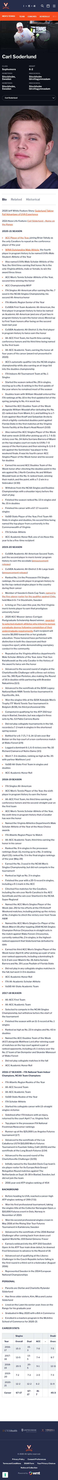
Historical (33, 199)
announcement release (15, 572)
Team (22, 16)
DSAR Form (29, 1463)
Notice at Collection (29, 1468)
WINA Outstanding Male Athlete (22, 249)
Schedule (45, 16)
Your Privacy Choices (46, 1463)
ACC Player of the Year (17, 238)
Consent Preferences (37, 1459)
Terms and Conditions (12, 1463)
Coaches (32, 16)
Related (16, 199)
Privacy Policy (18, 1459)
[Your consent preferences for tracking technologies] (5, 1475)
